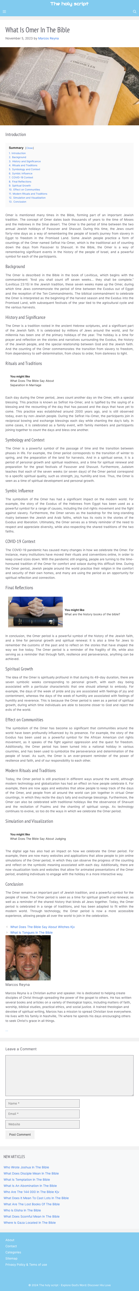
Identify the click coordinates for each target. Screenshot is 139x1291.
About (9, 1240)
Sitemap (11, 1258)
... (6, 1030)
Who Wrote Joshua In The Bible (26, 1167)
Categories (13, 1252)
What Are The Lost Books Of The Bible (32, 1204)
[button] (134, 11)
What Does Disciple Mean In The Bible (31, 1173)
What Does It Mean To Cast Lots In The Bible (36, 1198)
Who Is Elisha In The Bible (22, 1210)
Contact (11, 1246)
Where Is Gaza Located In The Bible (30, 1222)
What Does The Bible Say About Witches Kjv (42, 927)
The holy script (69, 4)
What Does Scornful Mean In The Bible (32, 1216)
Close (29, 147)
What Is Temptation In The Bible (27, 1179)
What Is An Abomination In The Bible (30, 1186)
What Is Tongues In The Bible (31, 932)
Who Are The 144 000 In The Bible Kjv (31, 1192)
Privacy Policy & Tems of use (26, 1264)
